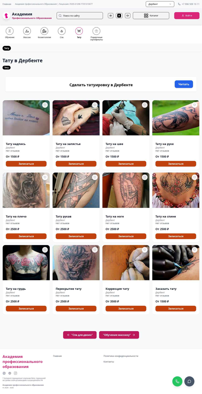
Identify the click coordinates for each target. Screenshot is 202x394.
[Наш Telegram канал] (9, 373)
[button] (26, 135)
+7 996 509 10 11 (190, 4)
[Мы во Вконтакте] (4, 373)
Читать (183, 84)
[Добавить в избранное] (45, 105)
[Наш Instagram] (15, 373)
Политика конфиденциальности (121, 355)
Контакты (109, 361)
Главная (7, 4)
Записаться (26, 163)
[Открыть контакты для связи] (189, 381)
